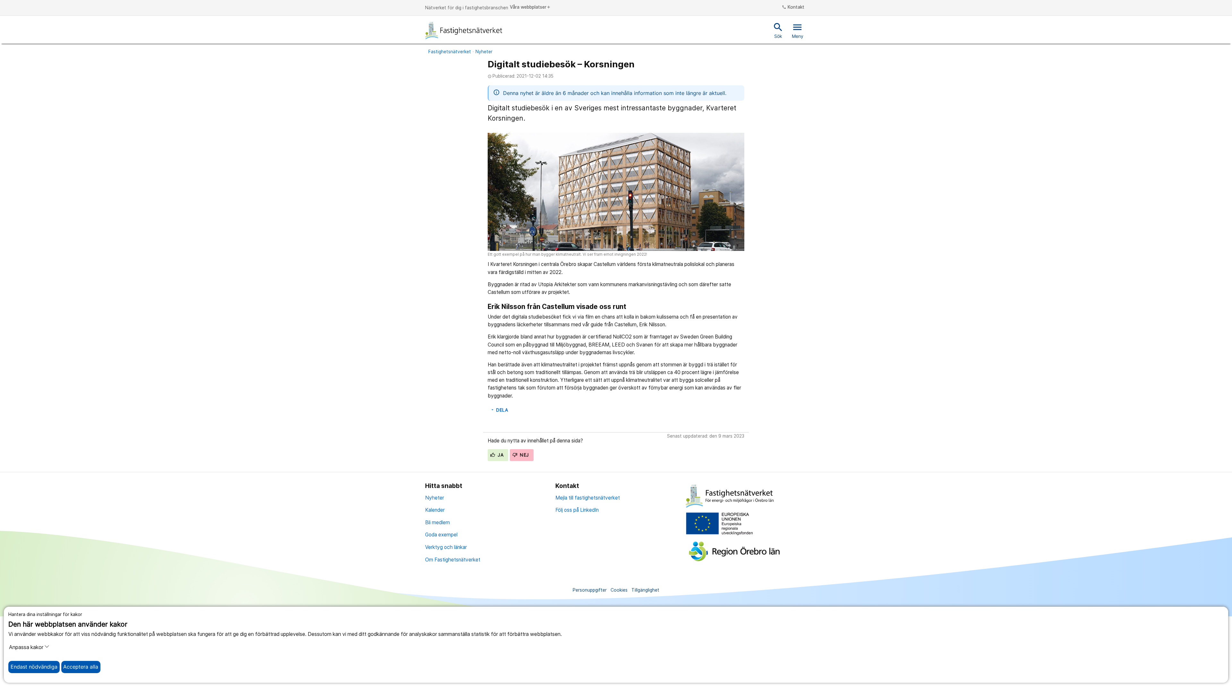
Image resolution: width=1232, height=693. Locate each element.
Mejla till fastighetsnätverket (587, 498)
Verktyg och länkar (446, 547)
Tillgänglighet (645, 590)
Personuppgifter (590, 590)
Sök (778, 30)
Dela (499, 410)
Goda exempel (441, 535)
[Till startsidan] (464, 30)
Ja (499, 455)
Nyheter (483, 51)
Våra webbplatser (530, 7)
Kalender (435, 510)
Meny (797, 30)
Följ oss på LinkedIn (577, 510)
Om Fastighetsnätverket (452, 560)
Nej (523, 455)
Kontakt (793, 7)
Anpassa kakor (26, 647)
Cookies (619, 590)
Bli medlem (437, 522)
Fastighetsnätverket (449, 51)
